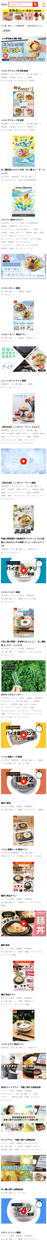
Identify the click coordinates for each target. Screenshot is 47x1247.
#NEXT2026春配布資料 (27, 180)
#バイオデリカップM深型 (25, 81)
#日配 (11, 233)
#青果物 (11, 242)
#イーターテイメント (23, 236)
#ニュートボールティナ (10, 387)
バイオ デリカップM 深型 (12, 120)
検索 (35, 4)
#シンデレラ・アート (24, 248)
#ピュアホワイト (7, 239)
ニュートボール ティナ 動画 (13, 381)
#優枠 (3, 714)
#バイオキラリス (26, 443)
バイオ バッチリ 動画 (10, 592)
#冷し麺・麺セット (33, 74)
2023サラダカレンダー (11, 695)
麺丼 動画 (5, 945)
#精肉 (41, 233)
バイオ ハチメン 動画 (10, 288)
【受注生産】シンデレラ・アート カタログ (20, 427)
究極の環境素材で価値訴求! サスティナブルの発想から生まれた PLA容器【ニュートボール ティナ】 (22, 542)
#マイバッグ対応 (17, 223)
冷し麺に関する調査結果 (12, 1189)
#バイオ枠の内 (32, 245)
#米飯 (3, 242)
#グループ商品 (35, 239)
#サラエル (20, 245)
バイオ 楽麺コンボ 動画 (11, 757)
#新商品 (4, 77)
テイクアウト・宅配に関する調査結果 (18, 1140)
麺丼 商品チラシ (8, 994)
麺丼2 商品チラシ (9, 896)
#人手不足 (5, 177)
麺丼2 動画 (6, 803)
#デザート (22, 77)
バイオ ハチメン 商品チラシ (13, 334)
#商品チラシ (32, 127)
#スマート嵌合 (7, 236)
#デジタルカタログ (8, 180)
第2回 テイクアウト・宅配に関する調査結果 (21, 1087)
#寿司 (35, 229)
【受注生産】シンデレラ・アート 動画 (18, 483)
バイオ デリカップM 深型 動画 (14, 71)
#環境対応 (5, 74)
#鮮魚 (11, 248)
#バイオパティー (7, 245)
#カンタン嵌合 (7, 81)
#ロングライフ (25, 226)
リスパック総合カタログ (12, 220)
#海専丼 (4, 248)
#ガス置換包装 (32, 223)
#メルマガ (35, 1097)
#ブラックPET (22, 239)
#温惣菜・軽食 (31, 233)
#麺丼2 (41, 810)
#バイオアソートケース (32, 714)
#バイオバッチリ (7, 602)
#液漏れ (4, 226)
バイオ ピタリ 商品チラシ (12, 1044)
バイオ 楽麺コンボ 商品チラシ (14, 849)
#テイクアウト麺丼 (8, 955)
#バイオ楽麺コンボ (8, 763)
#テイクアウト (30, 440)
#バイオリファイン (22, 717)
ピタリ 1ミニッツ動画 (11, 1232)
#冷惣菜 (12, 77)
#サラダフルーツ (17, 74)
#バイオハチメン (7, 295)
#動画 (30, 77)
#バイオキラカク (14, 714)
